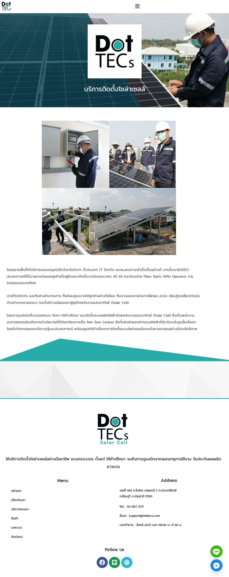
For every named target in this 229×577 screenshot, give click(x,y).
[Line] (216, 551)
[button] (137, 6)
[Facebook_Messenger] (216, 565)
